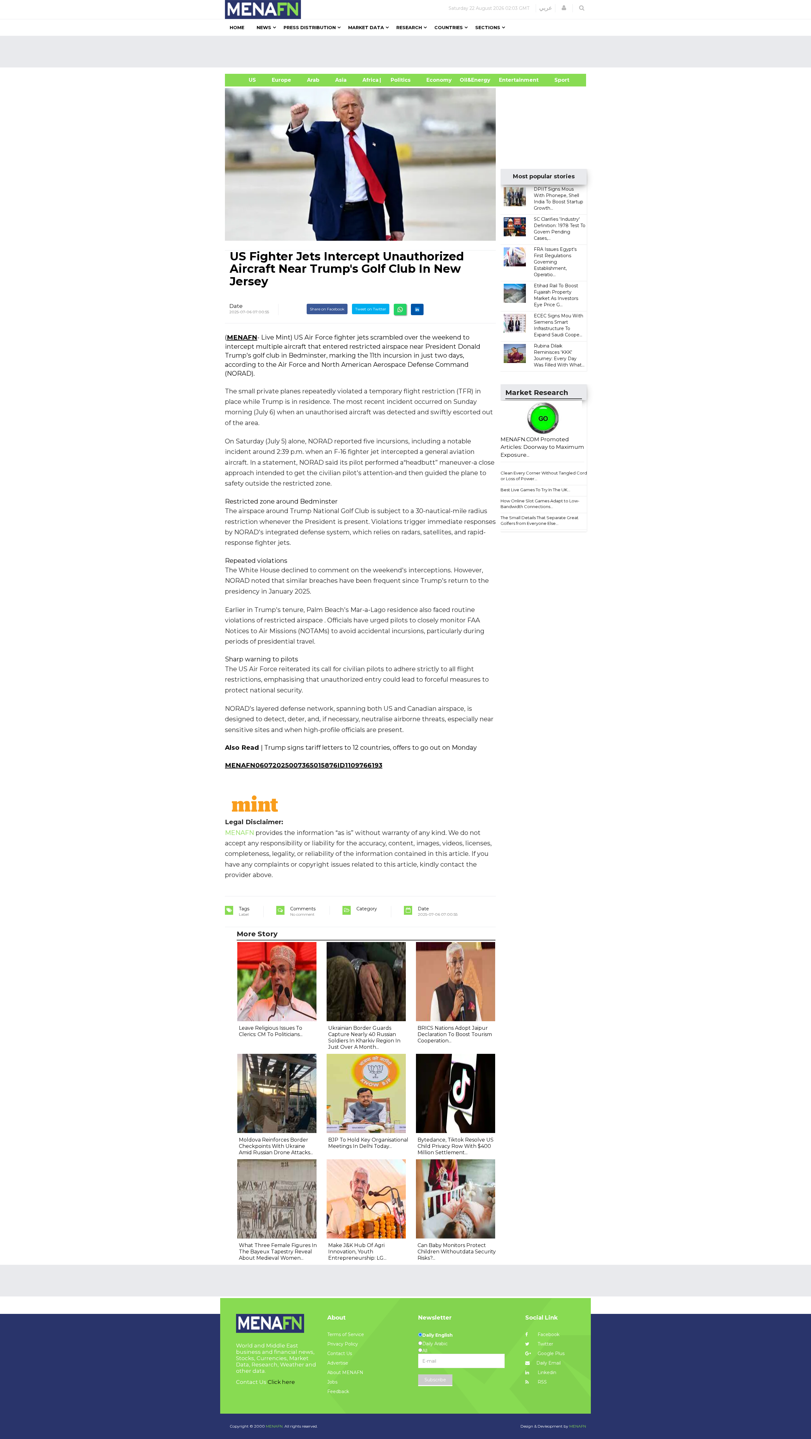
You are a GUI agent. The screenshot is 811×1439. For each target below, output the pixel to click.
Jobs (332, 1382)
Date (236, 306)
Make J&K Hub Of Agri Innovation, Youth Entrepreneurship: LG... (357, 1251)
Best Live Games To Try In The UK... (535, 489)
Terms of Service (345, 1334)
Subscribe (435, 1380)
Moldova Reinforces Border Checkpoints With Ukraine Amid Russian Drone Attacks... (276, 1146)
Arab (313, 80)
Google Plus (550, 1353)
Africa (369, 80)
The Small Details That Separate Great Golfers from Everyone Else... (539, 520)
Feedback (338, 1391)
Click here (281, 1382)
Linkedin (546, 1372)
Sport (557, 80)
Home (237, 27)
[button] (564, 7)
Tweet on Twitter (370, 309)
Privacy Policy (342, 1344)
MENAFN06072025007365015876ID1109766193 (303, 765)
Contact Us (339, 1353)
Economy (439, 80)
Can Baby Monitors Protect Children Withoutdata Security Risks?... (457, 1251)
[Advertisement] (408, 51)
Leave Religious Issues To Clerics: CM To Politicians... (271, 1031)
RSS (541, 1382)
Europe (281, 80)
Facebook (547, 1334)
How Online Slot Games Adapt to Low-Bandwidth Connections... (540, 503)
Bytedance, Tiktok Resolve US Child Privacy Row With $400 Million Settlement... (456, 1146)
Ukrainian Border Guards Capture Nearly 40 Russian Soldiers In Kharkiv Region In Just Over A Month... (364, 1037)
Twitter (544, 1344)
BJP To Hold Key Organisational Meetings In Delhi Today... (368, 1143)
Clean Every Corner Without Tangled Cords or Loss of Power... (545, 475)
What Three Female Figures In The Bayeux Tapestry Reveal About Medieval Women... (278, 1251)
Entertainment (509, 80)
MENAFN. (275, 1426)
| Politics (399, 80)
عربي (545, 7)
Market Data (366, 27)
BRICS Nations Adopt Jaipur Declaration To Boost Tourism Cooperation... (455, 1034)
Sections (487, 27)
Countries (448, 27)
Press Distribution (310, 27)
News (264, 27)
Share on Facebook (327, 309)
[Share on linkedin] (417, 309)
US (244, 80)
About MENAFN (345, 1372)
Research (409, 27)
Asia (340, 80)
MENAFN (242, 337)
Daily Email (548, 1363)
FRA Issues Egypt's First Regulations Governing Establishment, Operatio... (555, 261)
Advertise (337, 1363)
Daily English (437, 1335)
